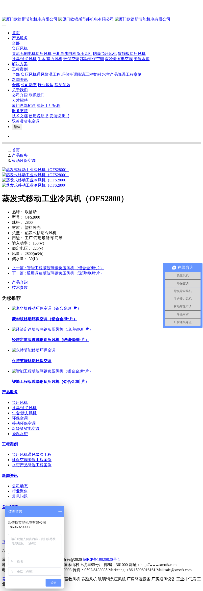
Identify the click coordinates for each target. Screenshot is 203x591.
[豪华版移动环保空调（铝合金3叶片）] (46, 308)
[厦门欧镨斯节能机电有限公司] (101, 19)
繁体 (17, 127)
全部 (16, 43)
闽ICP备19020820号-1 (101, 559)
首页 (16, 33)
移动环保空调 (24, 160)
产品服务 (20, 155)
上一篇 (58, 268)
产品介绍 (20, 282)
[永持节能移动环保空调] (33, 350)
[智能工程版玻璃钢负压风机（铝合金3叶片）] (52, 371)
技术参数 (20, 287)
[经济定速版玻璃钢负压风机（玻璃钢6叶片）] (52, 329)
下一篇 (58, 273)
